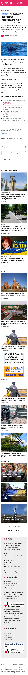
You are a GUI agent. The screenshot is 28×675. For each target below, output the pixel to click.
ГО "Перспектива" (10, 639)
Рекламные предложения (13, 583)
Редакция (7, 35)
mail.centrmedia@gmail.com (13, 566)
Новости (6, 10)
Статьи (10, 192)
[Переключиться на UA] (24, 3)
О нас (10, 526)
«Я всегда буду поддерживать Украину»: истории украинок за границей (12, 260)
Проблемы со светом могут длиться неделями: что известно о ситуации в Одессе (12, 427)
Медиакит (8, 581)
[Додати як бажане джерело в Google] (4, 133)
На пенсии (8, 633)
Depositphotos (9, 637)
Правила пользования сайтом (21, 666)
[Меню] (21, 3)
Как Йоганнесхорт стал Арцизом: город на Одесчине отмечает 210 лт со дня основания (13, 197)
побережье (19, 138)
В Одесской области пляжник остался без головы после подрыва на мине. (14, 120)
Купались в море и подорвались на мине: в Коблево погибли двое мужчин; (14, 107)
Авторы (17, 526)
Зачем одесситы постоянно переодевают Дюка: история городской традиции (13, 347)
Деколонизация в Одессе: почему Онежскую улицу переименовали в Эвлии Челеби (13, 455)
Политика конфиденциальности (6, 665)
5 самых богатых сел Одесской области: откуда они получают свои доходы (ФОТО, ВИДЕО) (13, 323)
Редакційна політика (14, 665)
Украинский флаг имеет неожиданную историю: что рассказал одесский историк (14, 497)
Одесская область (12, 138)
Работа (7, 635)
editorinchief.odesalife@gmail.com (15, 573)
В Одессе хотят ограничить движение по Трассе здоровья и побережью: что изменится (13, 229)
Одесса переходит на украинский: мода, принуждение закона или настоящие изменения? (13, 476)
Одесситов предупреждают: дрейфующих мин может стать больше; (12, 114)
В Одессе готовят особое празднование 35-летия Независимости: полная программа (13, 517)
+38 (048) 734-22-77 (10, 564)
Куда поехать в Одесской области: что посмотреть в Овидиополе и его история (13, 294)
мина (7, 138)
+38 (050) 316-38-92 (11, 586)
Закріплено (18, 3)
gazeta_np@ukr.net (11, 588)
